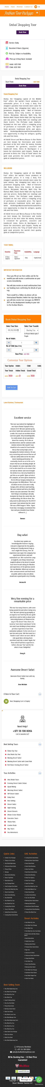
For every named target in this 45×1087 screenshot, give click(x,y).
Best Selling (11, 801)
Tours (13, 7)
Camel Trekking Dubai (10, 1000)
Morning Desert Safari (14, 758)
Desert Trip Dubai (9, 877)
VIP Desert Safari (13, 794)
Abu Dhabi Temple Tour (30, 975)
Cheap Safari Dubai (29, 958)
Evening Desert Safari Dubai (16, 783)
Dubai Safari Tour (9, 880)
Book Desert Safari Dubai (31, 872)
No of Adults (10, 339)
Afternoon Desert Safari (10, 866)
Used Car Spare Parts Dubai (11, 886)
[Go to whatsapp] (39, 1079)
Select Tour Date (12, 326)
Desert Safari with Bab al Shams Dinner (32, 934)
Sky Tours (10, 829)
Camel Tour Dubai (29, 883)
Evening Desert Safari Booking (32, 909)
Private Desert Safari (9, 1006)
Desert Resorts (12, 811)
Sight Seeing (11, 808)
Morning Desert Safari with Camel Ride (19, 761)
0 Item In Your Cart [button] (11, 694)
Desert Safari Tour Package (11, 1031)
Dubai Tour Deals (8, 1037)
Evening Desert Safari (10, 906)
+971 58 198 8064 (22, 731)
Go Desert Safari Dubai (30, 895)
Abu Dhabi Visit (8, 897)
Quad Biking (11, 787)
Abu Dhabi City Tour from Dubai (32, 931)
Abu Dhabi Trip (28, 961)
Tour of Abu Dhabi (9, 909)
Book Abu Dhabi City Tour (31, 886)
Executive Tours (12, 818)
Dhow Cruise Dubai (14, 815)
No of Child (14, 346)
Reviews (20, 7)
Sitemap (7, 872)
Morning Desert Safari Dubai (31, 860)
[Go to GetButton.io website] (39, 1084)
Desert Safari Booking (10, 875)
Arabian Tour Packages (10, 857)
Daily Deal (10, 797)
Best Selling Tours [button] (11, 744)
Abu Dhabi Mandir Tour (30, 889)
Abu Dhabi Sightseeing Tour (11, 988)
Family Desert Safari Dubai (11, 912)
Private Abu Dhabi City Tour (11, 889)
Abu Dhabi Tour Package (31, 925)
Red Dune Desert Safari (10, 1008)
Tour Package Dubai (9, 883)
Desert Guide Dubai (9, 892)
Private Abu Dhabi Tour (30, 912)
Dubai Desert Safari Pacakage (32, 906)
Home (7, 7)
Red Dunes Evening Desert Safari (17, 765)
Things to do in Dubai (10, 860)
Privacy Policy (8, 869)
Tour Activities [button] (9, 773)
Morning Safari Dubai (30, 903)
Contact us (29, 7)
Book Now (22, 32)
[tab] (22, 694)
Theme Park (11, 822)
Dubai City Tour (12, 751)
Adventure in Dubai (29, 952)
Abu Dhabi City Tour (13, 754)
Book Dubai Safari (29, 938)
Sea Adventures (12, 832)
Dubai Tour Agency (29, 877)
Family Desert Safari (29, 941)
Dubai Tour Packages (30, 880)
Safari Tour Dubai (29, 869)
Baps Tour (27, 949)
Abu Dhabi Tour (29, 928)
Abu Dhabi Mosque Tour (10, 1017)
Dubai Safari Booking (30, 875)
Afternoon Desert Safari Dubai (32, 955)
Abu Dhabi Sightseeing (10, 863)
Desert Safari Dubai (29, 863)
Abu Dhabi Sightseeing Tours (11, 1020)
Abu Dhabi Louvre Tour (10, 1014)
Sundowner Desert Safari (31, 972)
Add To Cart (11, 388)
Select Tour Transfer (31, 326)
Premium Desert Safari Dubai (31, 947)
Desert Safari (11, 804)
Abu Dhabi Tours (13, 780)
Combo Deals (11, 825)
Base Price (19, 354)
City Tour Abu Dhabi (30, 897)
